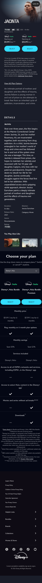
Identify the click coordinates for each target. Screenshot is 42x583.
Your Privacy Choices (11, 502)
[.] (6, 549)
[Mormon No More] (30, 243)
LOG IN (35, 4)
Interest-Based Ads (10, 507)
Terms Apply (6, 429)
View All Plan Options (13, 83)
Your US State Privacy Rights (13, 494)
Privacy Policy (9, 485)
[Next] (38, 242)
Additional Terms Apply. (25, 76)
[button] (21, 512)
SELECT (12, 49)
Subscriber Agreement (11, 498)
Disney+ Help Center (27, 459)
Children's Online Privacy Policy (14, 489)
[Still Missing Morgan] (12, 243)
